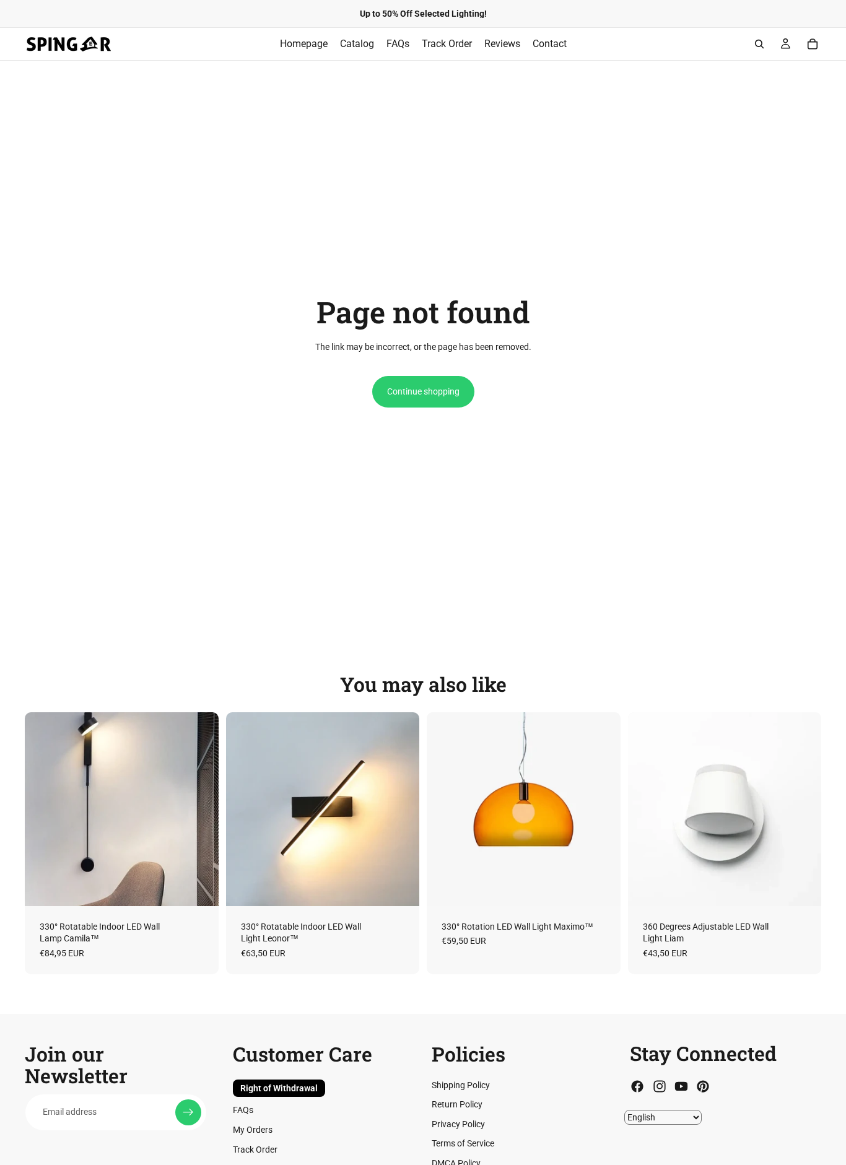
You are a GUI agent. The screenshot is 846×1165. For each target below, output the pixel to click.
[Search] (759, 44)
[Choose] (199, 887)
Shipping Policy (461, 1085)
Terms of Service (463, 1144)
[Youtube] (681, 1087)
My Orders (253, 1130)
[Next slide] (200, 808)
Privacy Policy (458, 1124)
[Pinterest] (703, 1087)
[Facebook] (637, 1087)
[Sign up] (188, 1112)
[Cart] (812, 44)
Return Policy (457, 1105)
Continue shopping (423, 391)
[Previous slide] (43, 808)
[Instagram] (659, 1087)
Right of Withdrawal (279, 1088)
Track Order (255, 1149)
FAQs (243, 1110)
